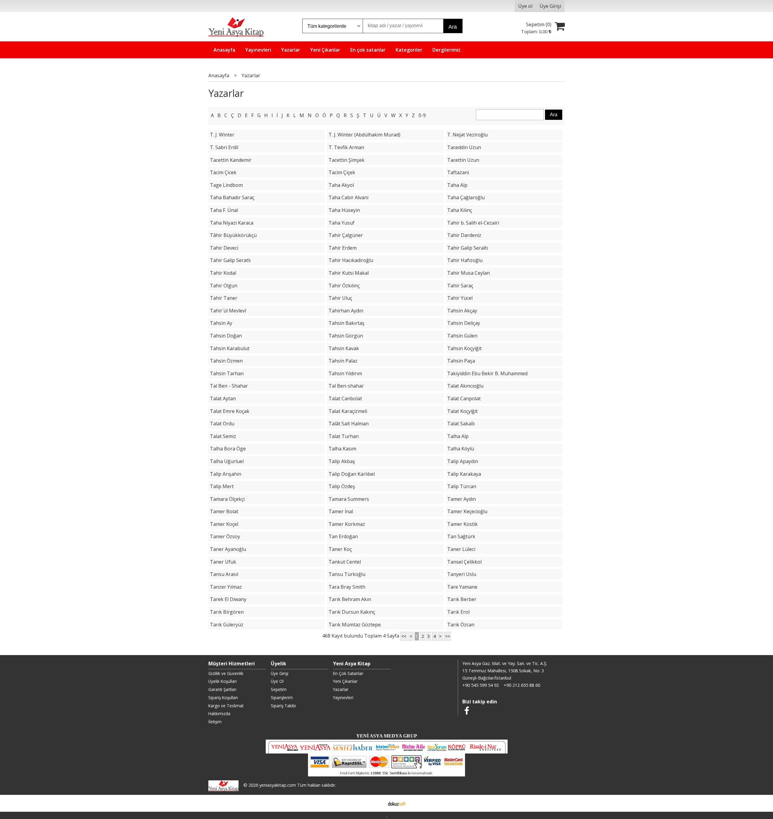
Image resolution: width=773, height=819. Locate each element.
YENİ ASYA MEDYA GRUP (386, 735)
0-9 (422, 115)
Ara (452, 27)
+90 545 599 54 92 (480, 685)
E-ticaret (376, 803)
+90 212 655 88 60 (522, 685)
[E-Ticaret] (397, 803)
